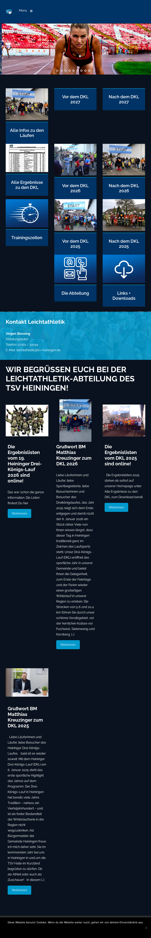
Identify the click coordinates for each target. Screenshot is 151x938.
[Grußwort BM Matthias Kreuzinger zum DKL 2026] (75, 420)
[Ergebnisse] (27, 159)
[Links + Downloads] (124, 216)
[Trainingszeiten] (27, 214)
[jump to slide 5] (77, 71)
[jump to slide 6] (81, 71)
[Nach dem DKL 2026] (124, 160)
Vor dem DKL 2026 (75, 188)
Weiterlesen (19, 513)
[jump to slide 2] (66, 71)
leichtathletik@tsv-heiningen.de (38, 350)
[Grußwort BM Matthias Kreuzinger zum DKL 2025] (27, 682)
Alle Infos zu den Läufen (27, 133)
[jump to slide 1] (62, 71)
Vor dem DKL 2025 (75, 244)
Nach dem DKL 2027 (124, 99)
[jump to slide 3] (70, 71)
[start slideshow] (57, 71)
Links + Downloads (123, 296)
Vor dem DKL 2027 (75, 99)
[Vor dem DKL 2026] (75, 160)
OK (49, 929)
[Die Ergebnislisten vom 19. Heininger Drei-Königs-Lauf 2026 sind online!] (27, 420)
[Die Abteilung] (75, 216)
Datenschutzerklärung (85, 929)
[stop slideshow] (93, 71)
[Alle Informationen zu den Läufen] (27, 105)
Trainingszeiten (26, 237)
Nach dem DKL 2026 (124, 188)
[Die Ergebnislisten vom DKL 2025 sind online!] (124, 420)
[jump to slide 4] (74, 71)
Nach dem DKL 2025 (124, 244)
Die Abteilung (75, 293)
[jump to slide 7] (85, 71)
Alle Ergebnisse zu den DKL (27, 185)
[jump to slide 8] (89, 71)
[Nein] (146, 928)
